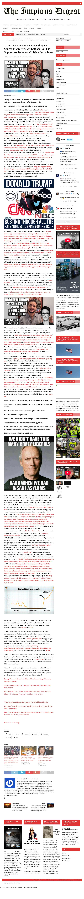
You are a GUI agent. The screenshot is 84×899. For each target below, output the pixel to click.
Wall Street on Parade (62, 115)
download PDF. (16, 852)
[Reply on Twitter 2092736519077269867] (61, 218)
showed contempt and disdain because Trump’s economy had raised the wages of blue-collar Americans (27, 339)
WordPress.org (66, 861)
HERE (48, 650)
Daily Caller (59, 76)
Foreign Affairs (45, 25)
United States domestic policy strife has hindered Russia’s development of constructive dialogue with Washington (29, 114)
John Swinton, (52, 871)
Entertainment (50, 879)
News (25, 28)
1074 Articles (34, 779)
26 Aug (74, 193)
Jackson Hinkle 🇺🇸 (65, 193)
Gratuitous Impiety (58, 25)
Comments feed (66, 858)
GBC (61, 175)
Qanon (57, 87)
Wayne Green (39, 659)
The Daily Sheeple (61, 107)
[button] (59, 490)
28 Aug (66, 175)
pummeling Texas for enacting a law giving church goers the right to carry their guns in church (28, 380)
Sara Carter (59, 96)
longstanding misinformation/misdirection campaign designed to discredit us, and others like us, (27, 648)
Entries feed (65, 855)
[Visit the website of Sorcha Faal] (4, 798)
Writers (39, 28)
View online (7, 852)
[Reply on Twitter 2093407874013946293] (61, 187)
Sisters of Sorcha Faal (34, 639)
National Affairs (16, 28)
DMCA (13, 31)
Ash (61, 148)
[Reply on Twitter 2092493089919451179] (61, 201)
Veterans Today (60, 112)
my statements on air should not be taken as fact (29, 287)
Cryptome (58, 74)
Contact (27, 25)
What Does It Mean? (61, 123)
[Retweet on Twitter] (64, 145)
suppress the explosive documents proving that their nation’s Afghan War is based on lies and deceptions (29, 252)
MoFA (41, 110)
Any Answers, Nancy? (17, 150)
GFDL (31, 628)
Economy (36, 25)
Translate (68, 40)
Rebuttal (19, 31)
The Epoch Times (61, 109)
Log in (64, 853)
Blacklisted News (60, 68)
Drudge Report (60, 79)
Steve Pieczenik (60, 101)
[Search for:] (71, 34)
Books (5, 25)
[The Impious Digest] (42, 22)
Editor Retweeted (70, 145)
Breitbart (58, 71)
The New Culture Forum (34, 531)
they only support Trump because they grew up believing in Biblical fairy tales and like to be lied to (28, 169)
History (5, 28)
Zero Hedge (59, 128)
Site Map (31, 28)
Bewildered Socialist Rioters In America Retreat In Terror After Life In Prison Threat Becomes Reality (45, 759)
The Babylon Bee (60, 104)
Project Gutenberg (61, 85)
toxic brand (27, 552)
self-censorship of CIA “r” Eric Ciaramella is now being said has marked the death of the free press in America (28, 129)
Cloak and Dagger (16, 25)
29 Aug (66, 148)
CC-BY (23, 628)
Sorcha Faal (21, 57)
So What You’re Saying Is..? (41, 545)
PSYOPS (79, 879)
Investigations (71, 25)
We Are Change (60, 117)
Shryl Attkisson (60, 98)
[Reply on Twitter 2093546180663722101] (61, 169)
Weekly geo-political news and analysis (66, 120)
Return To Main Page (12, 723)
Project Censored (61, 82)
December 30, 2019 (11, 57)
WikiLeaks (63, 208)
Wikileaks (58, 126)
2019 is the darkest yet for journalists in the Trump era (33, 335)
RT (56, 90)
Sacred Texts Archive (61, 93)
